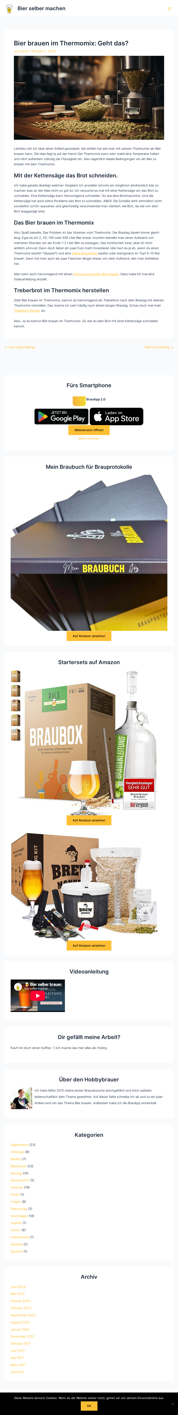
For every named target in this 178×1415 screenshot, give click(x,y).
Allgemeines (19, 1145)
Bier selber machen (41, 8)
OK (89, 1406)
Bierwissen (18, 1166)
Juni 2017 (18, 1351)
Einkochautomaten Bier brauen (96, 274)
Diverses (17, 1187)
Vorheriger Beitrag (20, 347)
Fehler (15, 1195)
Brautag (16, 1173)
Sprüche (17, 1251)
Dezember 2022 (22, 1336)
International (20, 1237)
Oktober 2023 (21, 1308)
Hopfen (16, 1223)
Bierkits (16, 1159)
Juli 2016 (17, 1372)
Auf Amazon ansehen (89, 636)
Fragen (16, 1202)
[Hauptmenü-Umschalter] (169, 8)
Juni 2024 (18, 1287)
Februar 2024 (20, 1301)
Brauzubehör (20, 1180)
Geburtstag (19, 1209)
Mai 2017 (17, 1358)
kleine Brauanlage (84, 253)
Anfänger (17, 1152)
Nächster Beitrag (159, 347)
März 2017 (18, 1365)
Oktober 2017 (21, 1344)
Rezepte (17, 1244)
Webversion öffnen (89, 430)
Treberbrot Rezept (27, 311)
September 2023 (23, 1315)
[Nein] (172, 1404)
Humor (16, 1230)
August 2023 (20, 1322)
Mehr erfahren (89, 438)
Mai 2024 (18, 1294)
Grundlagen (19, 1216)
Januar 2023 (20, 1329)
